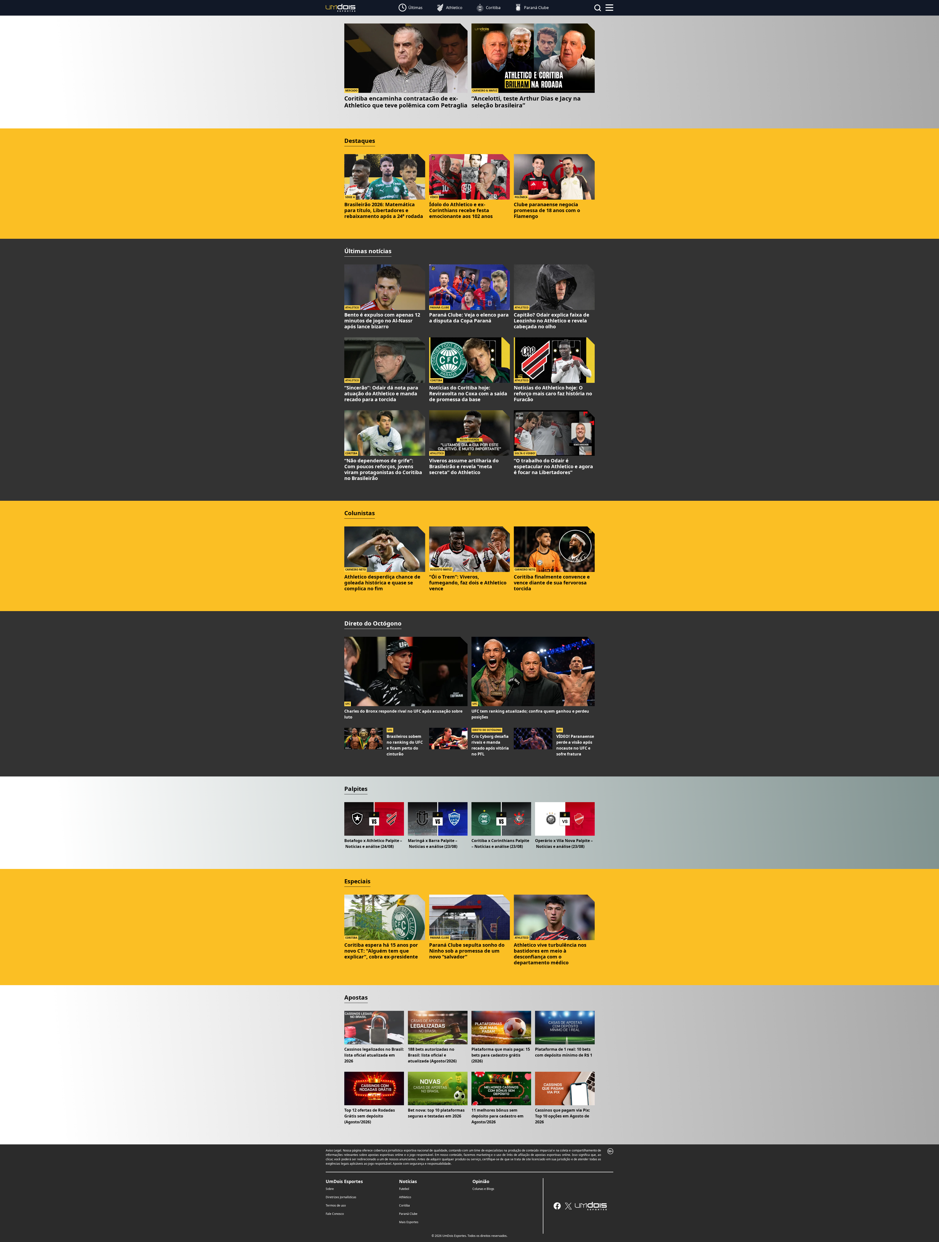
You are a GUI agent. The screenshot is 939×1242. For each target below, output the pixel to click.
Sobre (330, 1189)
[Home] (341, 7)
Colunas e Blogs (483, 1189)
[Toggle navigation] (609, 7)
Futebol (404, 1189)
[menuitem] (411, 8)
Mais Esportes (408, 1222)
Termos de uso (336, 1205)
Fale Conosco (335, 1214)
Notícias (408, 1181)
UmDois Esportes (344, 1181)
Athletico (405, 1197)
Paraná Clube (408, 1214)
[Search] (598, 8)
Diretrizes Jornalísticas (341, 1197)
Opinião (480, 1181)
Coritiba (404, 1205)
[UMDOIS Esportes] (591, 1206)
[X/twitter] (568, 1206)
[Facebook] (557, 1206)
